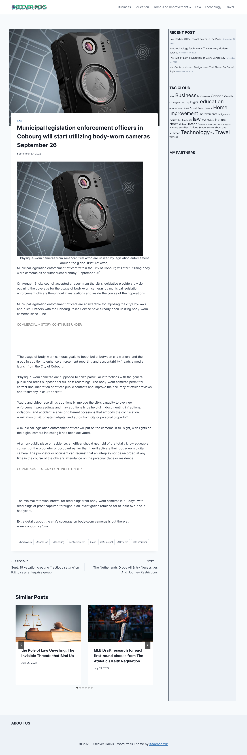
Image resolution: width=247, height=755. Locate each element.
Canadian (229, 96)
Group (201, 108)
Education (142, 7)
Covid (182, 102)
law (93, 542)
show (218, 127)
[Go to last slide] (21, 645)
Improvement (183, 113)
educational (176, 108)
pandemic (218, 124)
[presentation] (48, 623)
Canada (217, 96)
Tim (212, 133)
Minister (210, 120)
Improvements (208, 114)
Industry (173, 120)
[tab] (77, 688)
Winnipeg (173, 137)
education (212, 101)
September (140, 542)
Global (193, 108)
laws (203, 120)
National (221, 119)
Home (220, 107)
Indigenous (224, 114)
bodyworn (25, 542)
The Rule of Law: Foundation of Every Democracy (197, 57)
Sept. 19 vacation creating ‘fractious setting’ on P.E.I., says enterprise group (45, 567)
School (202, 127)
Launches (187, 120)
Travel (229, 7)
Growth (208, 108)
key (180, 120)
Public (172, 127)
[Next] (147, 645)
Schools (210, 128)
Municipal (106, 542)
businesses (203, 96)
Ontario (192, 124)
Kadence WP (158, 744)
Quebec (180, 128)
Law (198, 7)
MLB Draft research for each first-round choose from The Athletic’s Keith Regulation (118, 655)
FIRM (186, 108)
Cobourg (58, 542)
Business (124, 7)
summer (174, 133)
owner (209, 124)
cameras (42, 542)
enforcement (77, 542)
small (224, 127)
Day (187, 102)
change (173, 102)
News (173, 124)
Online (182, 124)
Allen (171, 96)
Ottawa (201, 124)
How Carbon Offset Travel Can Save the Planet (195, 39)
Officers (122, 542)
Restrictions (191, 127)
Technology (213, 7)
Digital (194, 102)
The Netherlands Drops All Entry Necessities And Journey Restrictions (125, 567)
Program (227, 124)
